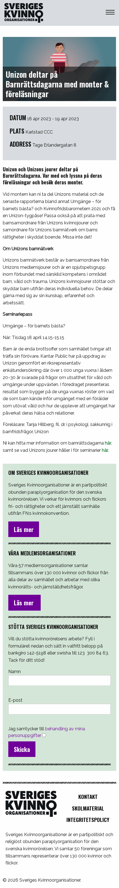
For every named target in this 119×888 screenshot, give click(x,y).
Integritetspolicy (87, 820)
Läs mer (23, 529)
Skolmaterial (88, 808)
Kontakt (88, 796)
